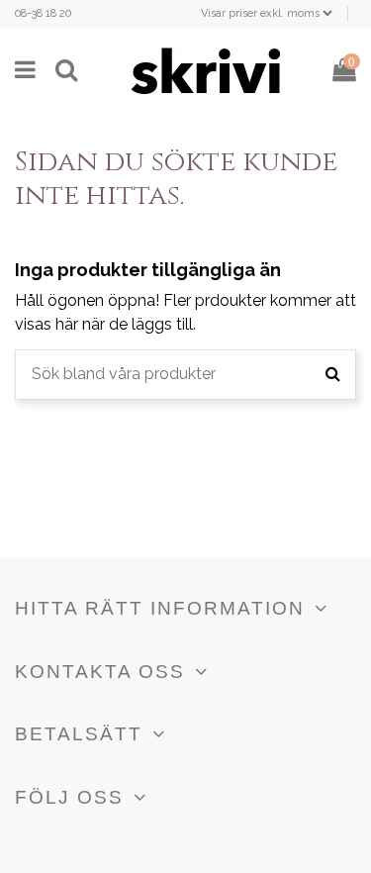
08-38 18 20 (43, 13)
